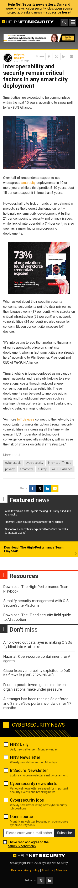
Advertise (61, 870)
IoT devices (25, 419)
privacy (10, 469)
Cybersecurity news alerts (33, 783)
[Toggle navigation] (72, 22)
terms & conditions (22, 846)
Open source (21, 816)
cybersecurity (34, 462)
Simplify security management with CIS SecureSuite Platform (36, 603)
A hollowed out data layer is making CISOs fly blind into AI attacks (37, 644)
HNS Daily (19, 744)
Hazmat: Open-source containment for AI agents (34, 521)
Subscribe (64, 833)
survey (42, 469)
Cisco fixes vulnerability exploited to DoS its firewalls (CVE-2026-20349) (36, 672)
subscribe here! (58, 12)
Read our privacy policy (25, 870)
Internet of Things (59, 462)
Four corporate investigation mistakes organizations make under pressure (34, 687)
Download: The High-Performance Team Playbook (33, 549)
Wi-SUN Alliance (62, 469)
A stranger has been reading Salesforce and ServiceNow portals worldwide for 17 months (37, 703)
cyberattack (13, 462)
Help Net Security (19, 56)
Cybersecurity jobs (27, 800)
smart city (28, 183)
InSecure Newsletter (29, 770)
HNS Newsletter (25, 757)
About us (47, 870)
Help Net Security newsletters (31, 4)
